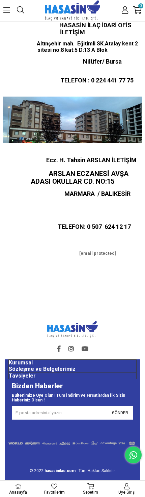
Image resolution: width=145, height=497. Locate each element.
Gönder (120, 413)
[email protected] (97, 253)
